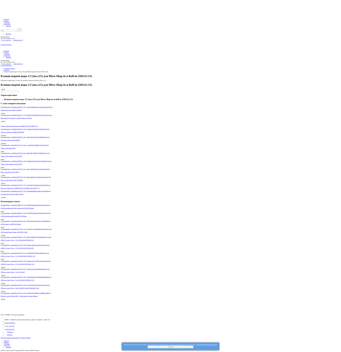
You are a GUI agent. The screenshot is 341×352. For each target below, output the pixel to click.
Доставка (7, 22)
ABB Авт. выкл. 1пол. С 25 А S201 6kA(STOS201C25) (17, 248)
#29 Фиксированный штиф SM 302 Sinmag (14, 216)
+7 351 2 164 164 (6, 40)
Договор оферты (26, 338)
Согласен (170, 347)
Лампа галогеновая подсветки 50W (11, 164)
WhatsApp (10, 332)
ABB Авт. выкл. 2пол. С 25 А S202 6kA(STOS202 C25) (17, 264)
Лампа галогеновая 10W (8, 148)
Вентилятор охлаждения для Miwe (11, 110)
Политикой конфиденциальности (207, 344)
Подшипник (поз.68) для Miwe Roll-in (12, 194)
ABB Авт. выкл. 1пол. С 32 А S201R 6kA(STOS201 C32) (18, 256)
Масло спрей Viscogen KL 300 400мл (12, 180)
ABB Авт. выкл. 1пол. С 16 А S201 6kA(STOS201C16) (17, 240)
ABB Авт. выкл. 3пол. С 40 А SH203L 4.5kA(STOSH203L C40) (20, 288)
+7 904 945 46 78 (18, 40)
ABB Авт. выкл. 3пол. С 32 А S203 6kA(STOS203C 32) (17, 280)
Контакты (7, 24)
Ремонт (6, 21)
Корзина (8, 26)
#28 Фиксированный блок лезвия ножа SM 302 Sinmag (17, 208)
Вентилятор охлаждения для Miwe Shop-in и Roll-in (16, 118)
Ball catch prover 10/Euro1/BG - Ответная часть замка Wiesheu (19, 296)
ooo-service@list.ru (6, 44)
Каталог (6, 19)
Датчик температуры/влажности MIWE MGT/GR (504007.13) (19, 126)
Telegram (9, 335)
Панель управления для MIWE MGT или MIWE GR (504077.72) (20, 188)
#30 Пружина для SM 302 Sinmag (11, 224)
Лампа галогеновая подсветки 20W (11, 156)
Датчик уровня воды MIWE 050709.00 (12, 132)
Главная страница (9, 68)
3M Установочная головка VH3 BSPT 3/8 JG (14, 232)
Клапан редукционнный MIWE (10, 140)
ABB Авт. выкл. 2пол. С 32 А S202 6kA (13, 272)
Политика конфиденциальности (10, 338)
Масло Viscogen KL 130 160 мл (10, 172)
